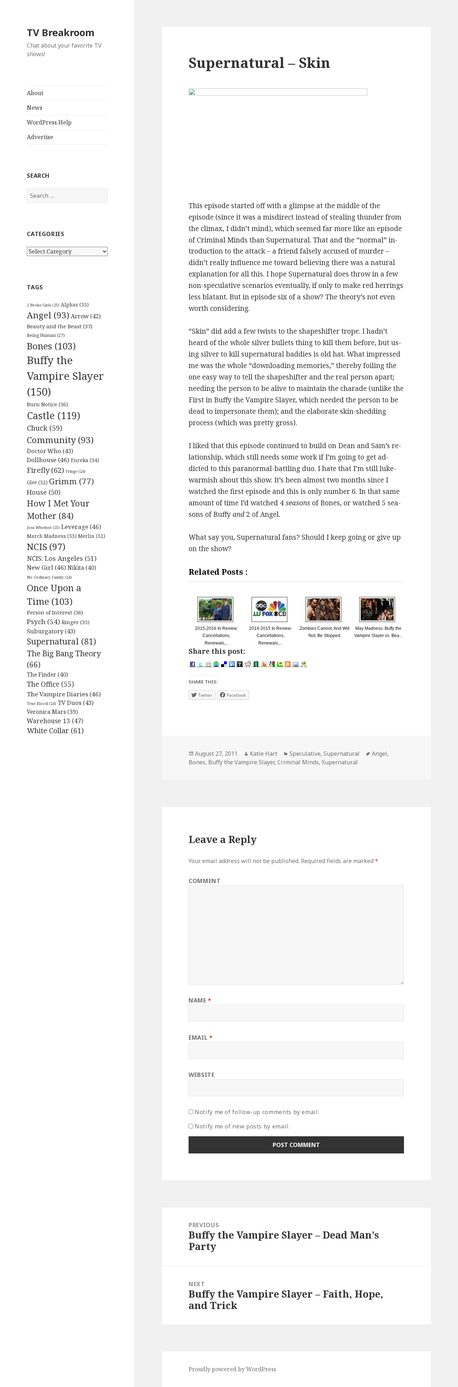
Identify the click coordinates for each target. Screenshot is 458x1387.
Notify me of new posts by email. (242, 1126)
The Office (50, 684)
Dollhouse (48, 460)
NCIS (46, 547)
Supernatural (61, 641)
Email (201, 1038)
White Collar (55, 730)
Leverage (81, 527)
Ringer (75, 622)
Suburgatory (51, 631)
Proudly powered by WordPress (232, 1369)
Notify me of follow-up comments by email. (257, 1112)
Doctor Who (50, 451)
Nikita (82, 568)
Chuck (44, 428)
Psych (43, 621)
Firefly (45, 470)
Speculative (305, 754)
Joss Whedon (43, 527)
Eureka (85, 460)
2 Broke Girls (43, 305)
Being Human (46, 335)
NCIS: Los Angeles (62, 558)
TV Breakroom (60, 32)
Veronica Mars (52, 712)
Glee (37, 482)
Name (200, 1000)
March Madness (52, 536)
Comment (204, 881)
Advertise (40, 137)
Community (60, 440)
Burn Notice (47, 404)
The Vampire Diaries (64, 694)
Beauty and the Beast (59, 326)
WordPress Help (49, 122)
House (43, 492)
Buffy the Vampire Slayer (65, 376)
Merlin (91, 536)
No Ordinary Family (49, 577)
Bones (51, 346)
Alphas (75, 304)
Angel (48, 315)
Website (201, 1075)
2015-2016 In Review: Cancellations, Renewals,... (216, 635)
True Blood (41, 703)
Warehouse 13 (55, 720)
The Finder (47, 674)
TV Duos (76, 703)
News (34, 108)
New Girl (46, 567)
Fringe (75, 471)
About (35, 93)
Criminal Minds (298, 762)
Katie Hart (263, 754)
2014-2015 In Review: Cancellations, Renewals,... (270, 635)
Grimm (71, 481)
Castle (53, 415)
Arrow (86, 316)
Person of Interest (55, 612)
